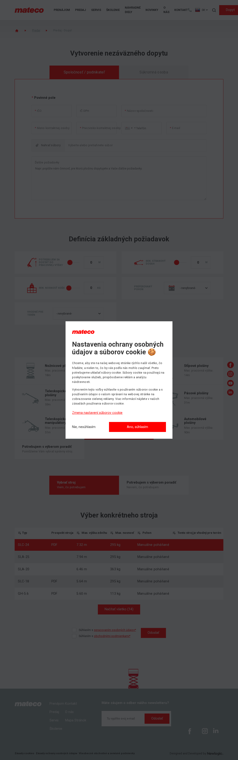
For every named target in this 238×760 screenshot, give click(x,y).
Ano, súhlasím (137, 427)
